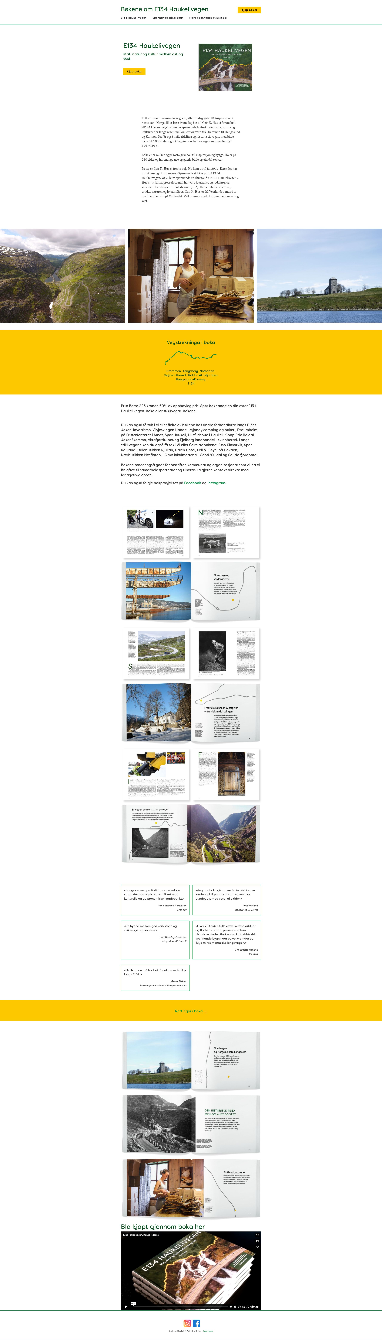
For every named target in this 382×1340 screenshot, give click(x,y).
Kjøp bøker (249, 10)
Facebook (192, 483)
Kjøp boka (134, 71)
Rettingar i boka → (191, 1011)
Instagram (216, 483)
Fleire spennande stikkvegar (208, 18)
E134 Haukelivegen (134, 18)
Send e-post (208, 1331)
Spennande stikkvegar (168, 18)
